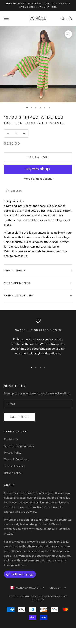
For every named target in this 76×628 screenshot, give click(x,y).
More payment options (38, 179)
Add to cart (38, 157)
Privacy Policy (12, 453)
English (55, 587)
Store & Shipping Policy (19, 446)
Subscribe (19, 417)
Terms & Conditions (16, 459)
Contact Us (11, 439)
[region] (38, 339)
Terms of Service (14, 466)
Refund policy (12, 473)
